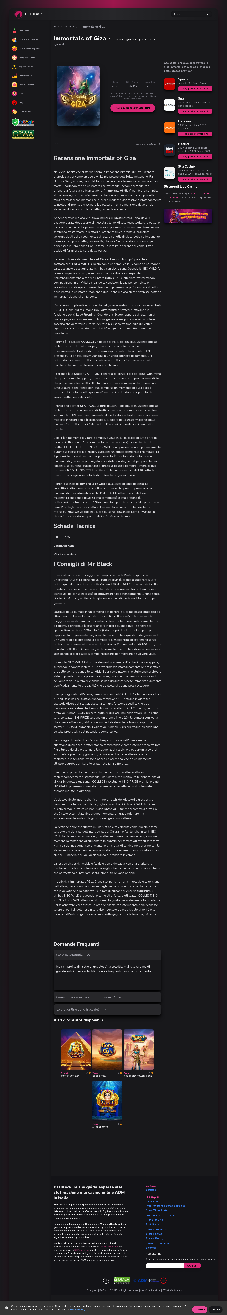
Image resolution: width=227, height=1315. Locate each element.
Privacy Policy (154, 1238)
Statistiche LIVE (26, 75)
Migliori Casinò (26, 66)
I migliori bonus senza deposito (165, 1206)
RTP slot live (25, 111)
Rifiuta (215, 1309)
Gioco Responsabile (158, 1243)
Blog (21, 102)
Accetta (200, 1309)
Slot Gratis (24, 30)
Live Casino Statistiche (160, 1215)
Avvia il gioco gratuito (130, 108)
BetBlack (151, 1190)
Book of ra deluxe (157, 1229)
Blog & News (154, 1234)
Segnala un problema (146, 144)
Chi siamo (152, 1201)
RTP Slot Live (154, 1220)
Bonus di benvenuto (28, 39)
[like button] (56, 144)
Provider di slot (26, 84)
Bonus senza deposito (30, 48)
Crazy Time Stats (27, 57)
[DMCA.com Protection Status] (122, 1280)
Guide (22, 93)
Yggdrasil (59, 44)
